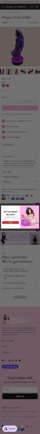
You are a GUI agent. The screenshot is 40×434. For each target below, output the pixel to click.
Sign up (10, 222)
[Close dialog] (38, 207)
